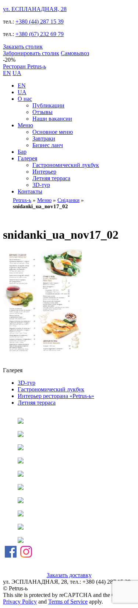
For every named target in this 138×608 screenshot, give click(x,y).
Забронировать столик (31, 53)
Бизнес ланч (47, 145)
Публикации (48, 105)
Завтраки (43, 138)
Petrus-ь (22, 200)
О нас (25, 99)
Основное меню (52, 132)
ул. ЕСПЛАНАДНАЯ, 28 (35, 9)
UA (17, 73)
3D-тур (41, 185)
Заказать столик (23, 46)
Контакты (30, 191)
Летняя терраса (51, 178)
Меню (25, 125)
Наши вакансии (52, 118)
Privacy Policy (20, 601)
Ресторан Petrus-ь (24, 66)
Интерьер (44, 171)
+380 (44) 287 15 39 (39, 21)
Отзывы (42, 112)
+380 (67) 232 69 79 (39, 34)
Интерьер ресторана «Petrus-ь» (56, 396)
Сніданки (68, 200)
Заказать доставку (69, 575)
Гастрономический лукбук (65, 165)
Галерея (27, 158)
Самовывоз (75, 53)
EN (7, 73)
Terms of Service (68, 601)
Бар (22, 152)
